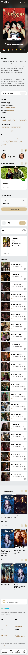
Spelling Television (5, 127)
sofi (3, 181)
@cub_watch (6, 645)
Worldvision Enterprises (16, 127)
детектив (15, 120)
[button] (26, 150)
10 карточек (5, 186)
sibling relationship (5, 138)
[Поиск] (21, 2)
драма (9, 120)
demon (21, 141)
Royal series (6, 183)
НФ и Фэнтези (23, 120)
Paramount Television (6, 131)
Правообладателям (5, 625)
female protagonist (13, 141)
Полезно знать (4, 633)
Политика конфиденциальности (20, 636)
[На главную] (7, 2)
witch (12, 138)
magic (17, 138)
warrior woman (5, 141)
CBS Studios (15, 131)
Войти (25, 2)
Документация (18, 622)
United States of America (10, 107)
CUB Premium (4, 635)
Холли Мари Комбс (11, 157)
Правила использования (20, 633)
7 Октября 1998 (10, 110)
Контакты (3, 622)
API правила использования (18, 626)
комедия (4, 120)
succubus (4, 144)
